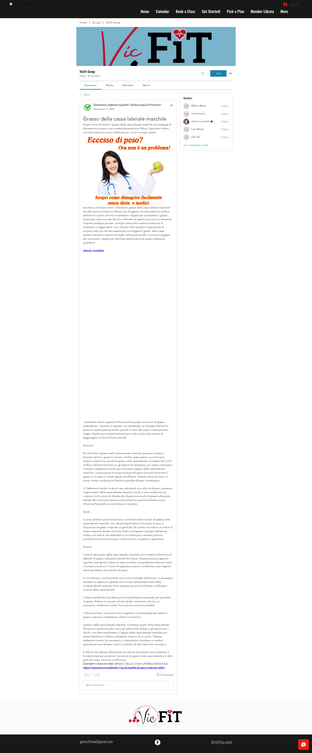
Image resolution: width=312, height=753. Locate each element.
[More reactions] (96, 675)
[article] (128, 397)
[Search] (203, 73)
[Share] (171, 105)
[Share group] (230, 73)
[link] (90, 85)
